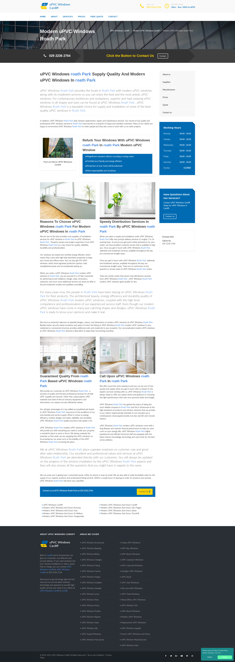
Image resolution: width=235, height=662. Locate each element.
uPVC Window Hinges (91, 577)
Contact (113, 17)
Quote (165, 105)
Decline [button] (210, 657)
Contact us (167, 113)
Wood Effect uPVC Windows (133, 600)
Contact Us (144, 492)
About (54, 17)
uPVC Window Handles (91, 588)
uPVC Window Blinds (91, 554)
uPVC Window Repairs (91, 617)
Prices (81, 17)
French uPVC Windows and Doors (135, 634)
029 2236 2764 (153, 7)
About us (166, 75)
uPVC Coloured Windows (132, 566)
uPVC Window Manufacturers (134, 640)
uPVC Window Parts (90, 600)
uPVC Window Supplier (131, 628)
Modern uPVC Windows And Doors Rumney (62, 508)
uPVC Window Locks (90, 594)
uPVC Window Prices (90, 606)
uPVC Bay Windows (129, 548)
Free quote (96, 17)
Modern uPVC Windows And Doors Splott (119, 511)
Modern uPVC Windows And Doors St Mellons (63, 514)
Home (43, 17)
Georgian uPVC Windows (132, 571)
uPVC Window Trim (129, 606)
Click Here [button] (218, 653)
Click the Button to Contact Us (129, 55)
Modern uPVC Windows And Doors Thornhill (120, 514)
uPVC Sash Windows (130, 583)
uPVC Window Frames (91, 571)
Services (68, 17)
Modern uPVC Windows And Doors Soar (60, 511)
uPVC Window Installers (92, 583)
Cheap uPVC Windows (130, 543)
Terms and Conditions (95, 655)
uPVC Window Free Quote (93, 640)
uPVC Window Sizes (129, 646)
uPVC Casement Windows (132, 560)
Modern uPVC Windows (131, 617)
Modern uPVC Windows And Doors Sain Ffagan (121, 508)
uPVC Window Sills (90, 628)
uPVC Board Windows (130, 554)
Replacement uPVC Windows (133, 623)
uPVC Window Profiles (91, 611)
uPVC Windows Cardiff (53, 505)
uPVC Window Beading (91, 548)
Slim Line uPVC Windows (132, 588)
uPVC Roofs (126, 577)
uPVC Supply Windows (91, 634)
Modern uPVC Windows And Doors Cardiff (119, 505)
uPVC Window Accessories (93, 543)
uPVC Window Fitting (91, 566)
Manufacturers (169, 90)
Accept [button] (225, 657)
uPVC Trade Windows (130, 594)
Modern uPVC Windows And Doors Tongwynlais (63, 516)
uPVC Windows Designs (92, 560)
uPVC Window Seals (90, 623)
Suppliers (166, 82)
